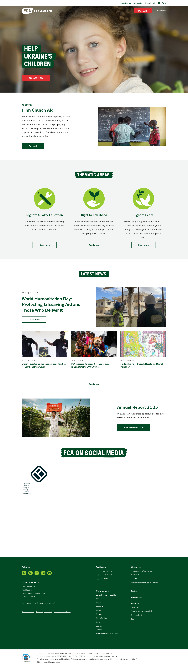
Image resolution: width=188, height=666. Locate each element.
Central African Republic (106, 595)
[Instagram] (43, 573)
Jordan (99, 599)
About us (135, 603)
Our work (159, 10)
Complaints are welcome (62, 612)
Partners (134, 591)
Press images (136, 597)
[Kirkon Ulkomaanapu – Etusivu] (37, 11)
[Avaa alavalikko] (165, 11)
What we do (136, 567)
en (162, 3)
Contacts (138, 3)
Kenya (98, 603)
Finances (135, 607)
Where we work (102, 591)
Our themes (101, 567)
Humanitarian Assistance (141, 571)
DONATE (143, 11)
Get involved (136, 615)
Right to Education (104, 571)
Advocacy (135, 575)
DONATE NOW (36, 78)
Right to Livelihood (104, 575)
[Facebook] (24, 573)
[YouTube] (36, 573)
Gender (134, 579)
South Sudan (101, 618)
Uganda (99, 626)
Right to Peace (102, 579)
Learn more (34, 319)
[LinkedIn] (49, 573)
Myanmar (100, 606)
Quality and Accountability (142, 611)
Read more (44, 245)
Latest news (126, 3)
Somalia (99, 614)
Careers (134, 619)
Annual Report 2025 (133, 427)
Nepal (98, 610)
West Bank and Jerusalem (107, 634)
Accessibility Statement (44, 612)
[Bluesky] (30, 573)
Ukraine (99, 630)
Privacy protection (28, 612)
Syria (98, 622)
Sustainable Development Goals (144, 582)
